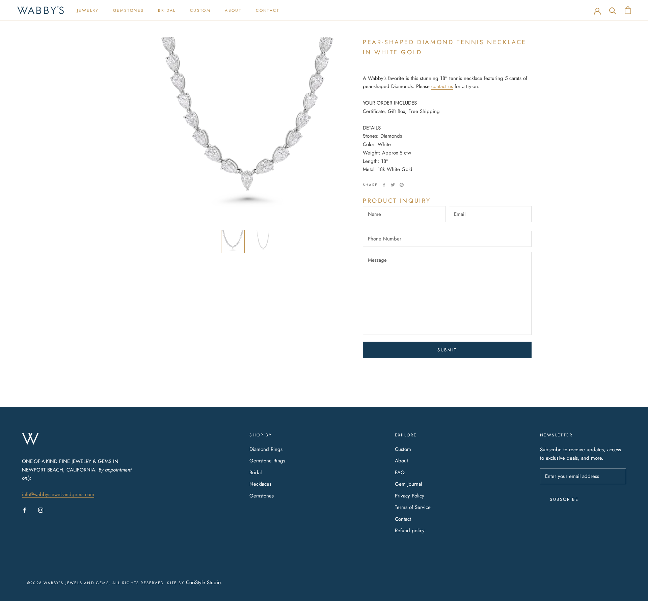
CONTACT (267, 10)
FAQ (400, 472)
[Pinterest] (402, 185)
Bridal (255, 472)
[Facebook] (384, 185)
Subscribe (564, 499)
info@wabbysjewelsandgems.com (58, 494)
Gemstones (261, 495)
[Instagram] (40, 510)
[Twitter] (393, 185)
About (401, 460)
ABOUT (233, 10)
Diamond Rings (265, 449)
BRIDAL (167, 10)
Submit (447, 350)
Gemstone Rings (267, 460)
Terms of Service (413, 507)
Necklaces (260, 484)
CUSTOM (200, 10)
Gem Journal (408, 484)
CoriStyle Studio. (204, 582)
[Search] (612, 10)
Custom (403, 449)
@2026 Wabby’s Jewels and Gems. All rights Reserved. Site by (106, 582)
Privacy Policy (409, 495)
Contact (403, 519)
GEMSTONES (128, 10)
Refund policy (410, 530)
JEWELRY (88, 10)
